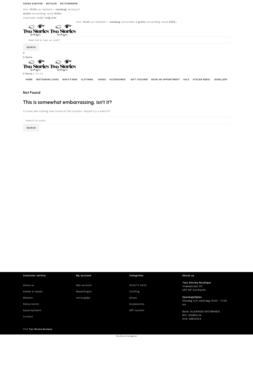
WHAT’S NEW (137, 285)
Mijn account (84, 285)
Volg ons (50, 17)
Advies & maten (33, 291)
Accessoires (136, 304)
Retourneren (31, 304)
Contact (28, 316)
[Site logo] (36, 30)
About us (28, 285)
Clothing (134, 291)
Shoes (133, 297)
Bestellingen (84, 291)
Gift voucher (136, 310)
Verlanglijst (83, 297)
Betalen (28, 297)
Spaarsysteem (32, 310)
